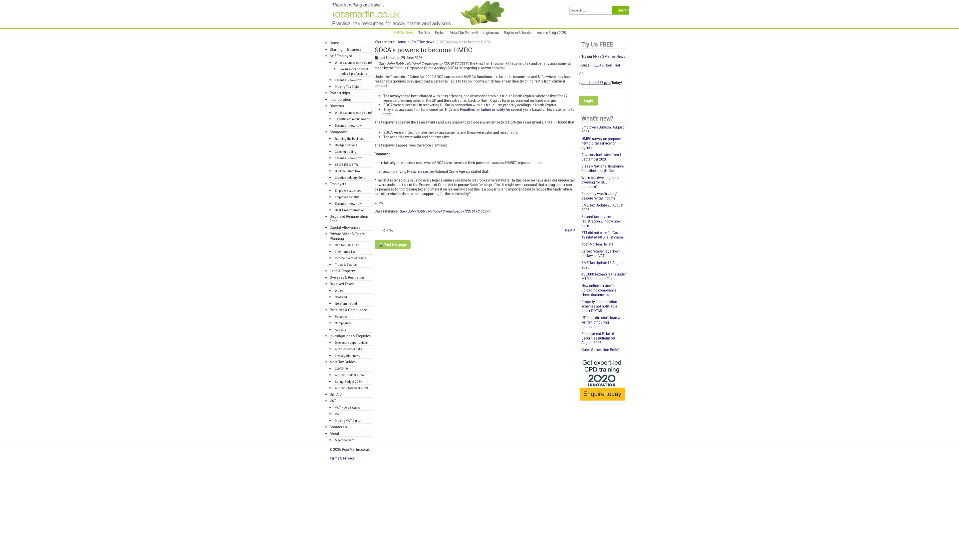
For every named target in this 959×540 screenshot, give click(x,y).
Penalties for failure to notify (482, 109)
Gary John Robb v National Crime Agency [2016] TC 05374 (444, 211)
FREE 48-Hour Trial (605, 65)
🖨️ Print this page (393, 244)
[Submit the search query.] (622, 10)
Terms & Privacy (342, 458)
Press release (417, 171)
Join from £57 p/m (596, 82)
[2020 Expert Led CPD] (602, 402)
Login (588, 100)
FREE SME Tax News (609, 56)
